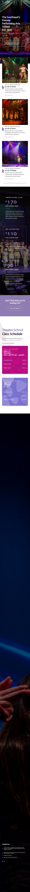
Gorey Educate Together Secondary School (11, 340)
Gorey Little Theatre (6, 345)
